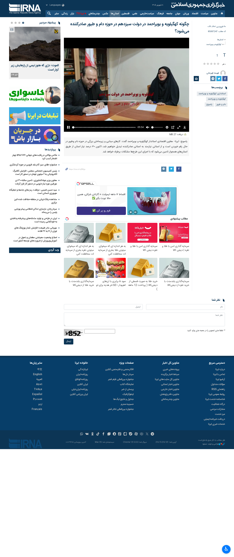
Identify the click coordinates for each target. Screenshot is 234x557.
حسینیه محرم (127, 404)
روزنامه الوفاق (81, 379)
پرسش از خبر (127, 389)
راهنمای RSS (218, 389)
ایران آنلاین (82, 384)
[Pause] (131, 212)
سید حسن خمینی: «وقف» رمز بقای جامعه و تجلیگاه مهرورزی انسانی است (33, 191)
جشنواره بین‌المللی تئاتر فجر (121, 409)
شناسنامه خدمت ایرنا (215, 399)
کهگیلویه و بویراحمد (213, 44)
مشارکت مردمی (217, 409)
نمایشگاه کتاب (127, 384)
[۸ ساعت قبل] (34, 44)
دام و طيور (221, 104)
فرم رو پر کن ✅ (101, 210)
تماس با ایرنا (219, 374)
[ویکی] (87, 434)
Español (37, 394)
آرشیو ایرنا (220, 379)
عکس (105, 14)
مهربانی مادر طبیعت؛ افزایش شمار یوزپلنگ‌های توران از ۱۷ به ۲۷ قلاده (35, 229)
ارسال (68, 341)
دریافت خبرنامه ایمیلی (214, 419)
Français (37, 409)
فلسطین (126, 14)
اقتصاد (195, 14)
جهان (177, 14)
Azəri (39, 384)
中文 (39, 369)
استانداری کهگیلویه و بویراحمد (212, 94)
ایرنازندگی (83, 369)
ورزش (186, 14)
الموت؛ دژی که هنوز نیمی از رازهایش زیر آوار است (35, 67)
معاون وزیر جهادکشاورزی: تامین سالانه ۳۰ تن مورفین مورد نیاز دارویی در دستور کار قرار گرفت (36, 182)
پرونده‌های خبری (171, 369)
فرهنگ (160, 14)
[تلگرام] (152, 434)
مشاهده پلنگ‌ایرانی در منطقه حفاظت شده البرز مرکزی (35, 201)
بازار (72, 14)
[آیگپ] (125, 434)
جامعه (169, 14)
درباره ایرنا (220, 369)
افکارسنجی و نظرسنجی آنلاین (119, 369)
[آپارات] (136, 434)
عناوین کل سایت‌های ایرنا (167, 379)
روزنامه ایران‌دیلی (79, 389)
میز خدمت (220, 414)
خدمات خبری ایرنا (216, 424)
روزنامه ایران (82, 374)
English (37, 374)
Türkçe (38, 389)
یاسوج (209, 104)
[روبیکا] (141, 434)
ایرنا (197, 5)
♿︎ (226, 549)
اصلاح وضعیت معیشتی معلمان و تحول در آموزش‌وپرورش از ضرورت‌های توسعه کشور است (35, 239)
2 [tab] (19, 23)
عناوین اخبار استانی (170, 384)
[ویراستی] (109, 434)
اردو (40, 404)
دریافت (176, 134)
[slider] (104, 127)
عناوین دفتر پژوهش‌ (169, 394)
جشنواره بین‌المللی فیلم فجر (121, 379)
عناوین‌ (214, 14)
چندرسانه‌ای (94, 14)
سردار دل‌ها (128, 374)
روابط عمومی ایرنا (216, 394)
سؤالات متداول (218, 384)
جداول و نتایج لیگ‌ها (123, 399)
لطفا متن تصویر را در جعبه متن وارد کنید (206, 330)
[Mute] (135, 212)
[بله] (130, 434)
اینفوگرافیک (128, 394)
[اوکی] (92, 434)
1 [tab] (23, 23)
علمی (134, 14)
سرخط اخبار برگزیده (170, 374)
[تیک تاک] (98, 434)
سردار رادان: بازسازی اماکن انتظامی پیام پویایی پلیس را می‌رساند (35, 210)
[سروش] (114, 434)
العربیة (39, 379)
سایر (57, 14)
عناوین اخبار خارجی (170, 389)
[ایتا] (120, 434)
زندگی (64, 14)
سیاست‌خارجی (147, 14)
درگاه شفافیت (218, 404)
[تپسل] (78, 183)
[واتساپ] (81, 434)
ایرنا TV (80, 14)
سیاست (204, 14)
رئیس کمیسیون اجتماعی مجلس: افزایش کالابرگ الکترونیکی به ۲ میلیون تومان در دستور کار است (35, 172)
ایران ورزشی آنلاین (79, 394)
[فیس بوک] (103, 434)
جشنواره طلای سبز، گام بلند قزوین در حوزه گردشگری (33, 165)
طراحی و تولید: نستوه (211, 444)
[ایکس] (147, 434)
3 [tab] (16, 23)
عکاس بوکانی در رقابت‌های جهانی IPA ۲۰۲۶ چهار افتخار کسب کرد (34, 156)
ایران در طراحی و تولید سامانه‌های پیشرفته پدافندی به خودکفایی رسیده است (33, 220)
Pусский (37, 399)
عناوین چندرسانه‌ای (170, 399)
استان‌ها (115, 14)
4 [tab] (12, 23)
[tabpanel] (34, 53)
